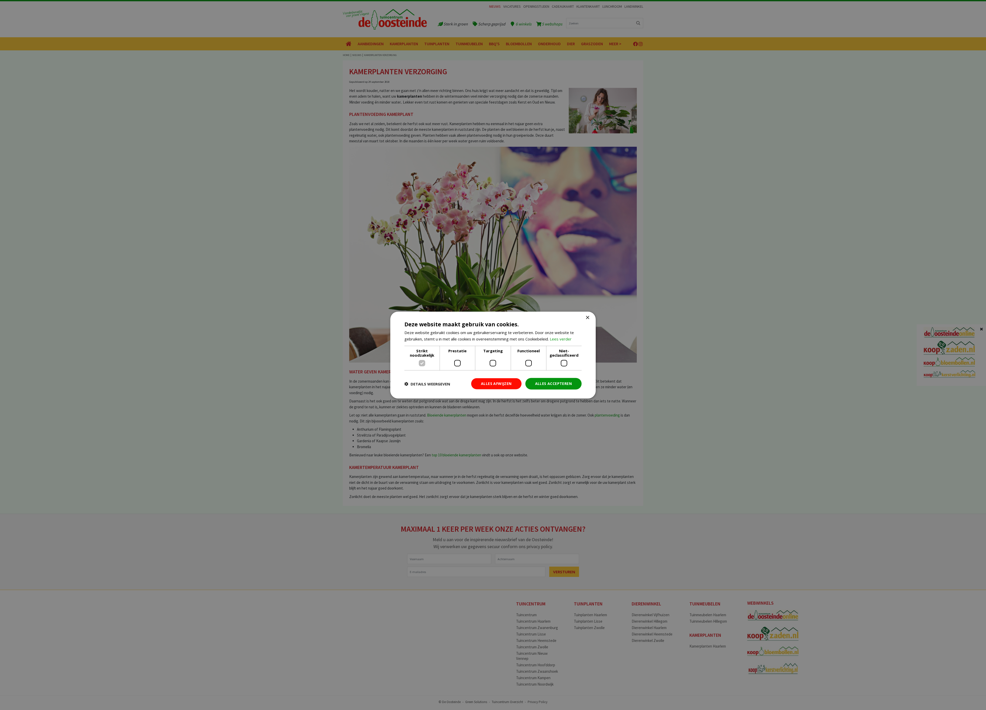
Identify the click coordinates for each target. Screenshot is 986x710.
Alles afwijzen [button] (496, 383)
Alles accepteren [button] (553, 383)
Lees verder (561, 338)
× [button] (587, 317)
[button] (427, 383)
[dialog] (493, 355)
